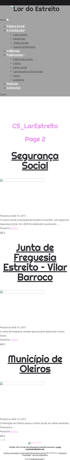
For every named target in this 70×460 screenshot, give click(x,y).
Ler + (2, 232)
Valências (13, 50)
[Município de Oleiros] (22, 384)
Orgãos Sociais (21, 42)
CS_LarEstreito (35, 113)
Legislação (18, 79)
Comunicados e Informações (28, 71)
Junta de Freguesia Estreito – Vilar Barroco (35, 262)
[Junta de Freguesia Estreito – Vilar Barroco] (22, 292)
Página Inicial (16, 26)
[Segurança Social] (22, 180)
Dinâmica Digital (37, 459)
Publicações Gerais (23, 59)
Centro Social (20, 67)
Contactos (14, 87)
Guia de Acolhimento (24, 46)
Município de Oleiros (35, 364)
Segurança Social (35, 160)
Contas (17, 63)
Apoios (14, 228)
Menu (3, 19)
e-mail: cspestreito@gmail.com (43, 448)
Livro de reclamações (40, 455)
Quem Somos (20, 34)
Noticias (12, 83)
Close (3, 94)
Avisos (16, 75)
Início (35, 100)
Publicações (15, 55)
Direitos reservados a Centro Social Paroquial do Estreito (25, 453)
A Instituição (15, 30)
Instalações (19, 38)
